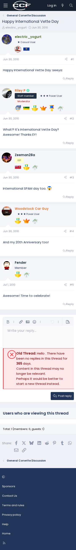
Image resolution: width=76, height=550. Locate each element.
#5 (72, 285)
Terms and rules (13, 505)
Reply (70, 78)
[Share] (66, 59)
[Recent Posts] (62, 5)
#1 (72, 59)
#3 (72, 177)
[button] (8, 321)
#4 (71, 231)
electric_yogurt (16, 27)
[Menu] (5, 5)
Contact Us (9, 496)
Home (6, 533)
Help (5, 524)
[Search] (71, 5)
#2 (72, 118)
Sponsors (8, 486)
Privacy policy (11, 515)
